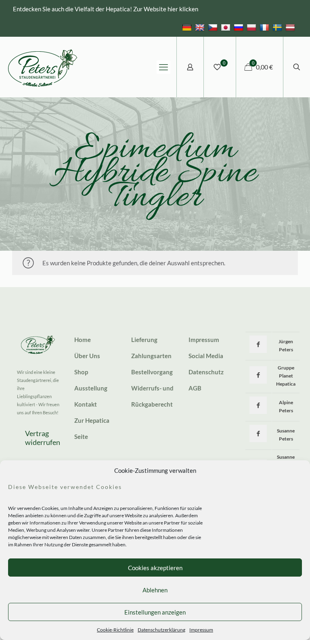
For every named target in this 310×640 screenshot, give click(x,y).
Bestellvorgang (152, 372)
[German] (188, 27)
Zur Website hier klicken (165, 9)
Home (82, 339)
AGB (195, 388)
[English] (201, 27)
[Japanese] (226, 27)
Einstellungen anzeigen (155, 612)
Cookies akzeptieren (155, 567)
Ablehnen (155, 590)
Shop (81, 372)
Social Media (206, 355)
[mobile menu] (163, 67)
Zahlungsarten (151, 355)
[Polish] (252, 27)
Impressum (201, 630)
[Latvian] (291, 27)
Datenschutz (206, 372)
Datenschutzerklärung (161, 630)
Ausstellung (90, 388)
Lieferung (144, 339)
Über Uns (87, 355)
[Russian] (239, 27)
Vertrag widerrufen (42, 438)
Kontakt (85, 404)
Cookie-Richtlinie (115, 630)
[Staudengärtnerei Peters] (43, 67)
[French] (265, 27)
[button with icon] (258, 344)
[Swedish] (278, 27)
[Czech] (214, 27)
